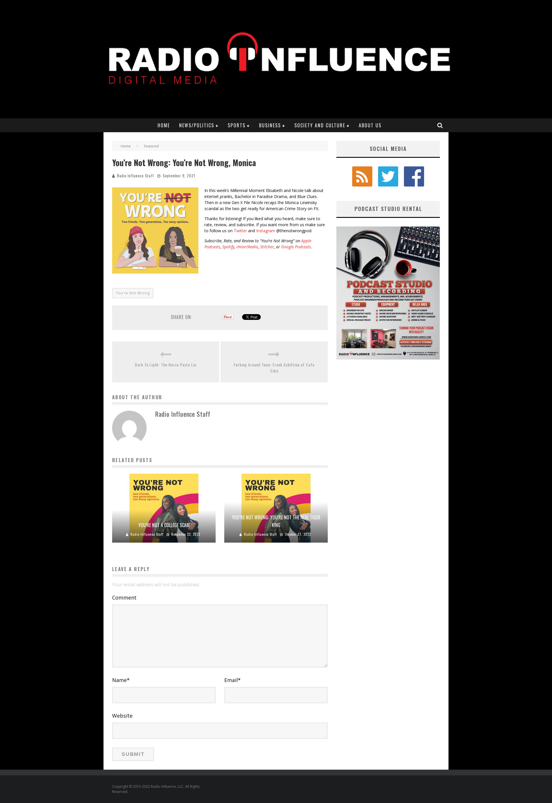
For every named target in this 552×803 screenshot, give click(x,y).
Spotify (228, 246)
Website (122, 715)
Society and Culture (319, 125)
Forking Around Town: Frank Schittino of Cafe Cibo (274, 368)
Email (232, 680)
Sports (237, 125)
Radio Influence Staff (135, 175)
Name (121, 680)
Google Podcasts (296, 246)
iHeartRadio (247, 246)
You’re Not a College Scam (164, 525)
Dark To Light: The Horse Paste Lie (165, 365)
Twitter (240, 230)
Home (164, 125)
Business (270, 125)
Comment (124, 597)
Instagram (265, 230)
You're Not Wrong (133, 293)
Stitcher (267, 246)
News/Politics (196, 125)
